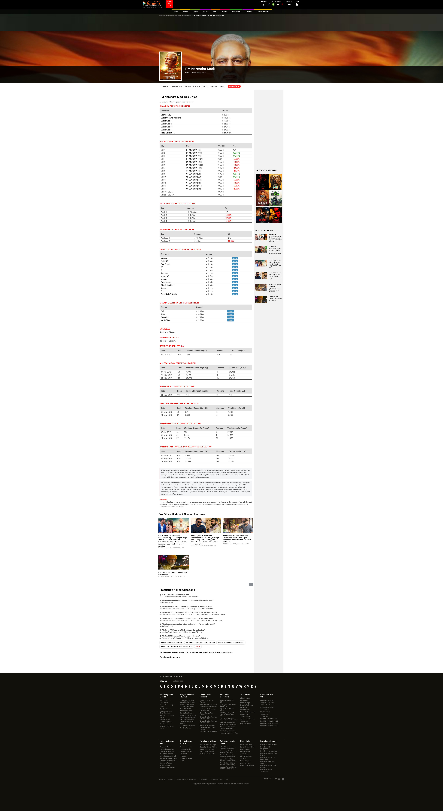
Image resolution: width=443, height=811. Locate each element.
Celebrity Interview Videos (208, 747)
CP (162, 267)
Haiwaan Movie (165, 719)
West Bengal (166, 282)
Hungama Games (246, 756)
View (235, 258)
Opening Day (166, 115)
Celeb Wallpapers (186, 751)
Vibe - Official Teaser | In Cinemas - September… (228, 747)
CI (161, 270)
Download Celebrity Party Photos (268, 754)
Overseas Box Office (267, 707)
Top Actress (264, 716)
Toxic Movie (164, 702)
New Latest (208, 741)
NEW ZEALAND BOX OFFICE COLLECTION (179, 403)
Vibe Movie (163, 724)
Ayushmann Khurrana (247, 719)
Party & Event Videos (207, 751)
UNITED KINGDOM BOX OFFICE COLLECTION (180, 423)
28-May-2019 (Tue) (194, 162)
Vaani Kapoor (244, 709)
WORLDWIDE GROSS (169, 337)
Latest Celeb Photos (186, 749)
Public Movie (205, 696)
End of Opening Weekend (171, 118)
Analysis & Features (267, 702)
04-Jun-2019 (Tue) (193, 183)
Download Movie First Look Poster (267, 758)
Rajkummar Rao (245, 723)
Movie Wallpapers (186, 758)
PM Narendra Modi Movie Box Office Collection (212, 652)
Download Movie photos (268, 751)
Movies (175, 15)
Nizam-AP (165, 276)
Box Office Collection (267, 700)
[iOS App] (283, 779)
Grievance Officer (216, 779)
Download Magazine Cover (267, 762)
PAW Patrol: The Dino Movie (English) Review (187, 701)
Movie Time (165, 320)
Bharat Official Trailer (247, 765)
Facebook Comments (170, 657)
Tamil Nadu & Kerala (169, 294)
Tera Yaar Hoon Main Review (186, 722)
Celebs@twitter (245, 749)
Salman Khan (244, 714)
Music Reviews (245, 763)
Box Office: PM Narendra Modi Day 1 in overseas (275, 298)
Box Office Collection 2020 (269, 726)
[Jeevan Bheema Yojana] (275, 182)
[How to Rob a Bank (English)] (275, 198)
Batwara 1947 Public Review (206, 701)
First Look (183, 756)
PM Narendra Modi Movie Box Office (175, 652)
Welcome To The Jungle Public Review (208, 710)
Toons (182, 761)
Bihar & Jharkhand (168, 285)
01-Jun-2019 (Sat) (193, 174)
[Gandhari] (262, 198)
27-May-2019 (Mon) (194, 159)
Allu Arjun (243, 707)
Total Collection (168, 133)
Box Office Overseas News (168, 758)
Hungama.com (245, 751)
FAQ (227, 779)
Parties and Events (186, 747)
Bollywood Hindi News (167, 767)
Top (245, 695)
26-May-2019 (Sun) (194, 156)
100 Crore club (265, 709)
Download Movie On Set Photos (268, 766)
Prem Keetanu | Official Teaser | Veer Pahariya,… (228, 764)
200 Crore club (265, 712)
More (198, 646)
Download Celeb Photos (268, 745)
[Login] (296, 5)
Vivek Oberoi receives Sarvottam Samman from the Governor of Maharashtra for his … (275, 251)
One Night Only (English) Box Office (228, 705)
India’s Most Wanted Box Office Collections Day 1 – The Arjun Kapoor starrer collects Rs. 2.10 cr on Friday (237, 539)
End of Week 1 (166, 121)
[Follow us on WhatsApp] (273, 4)
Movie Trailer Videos (207, 749)
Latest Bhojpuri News (247, 747)
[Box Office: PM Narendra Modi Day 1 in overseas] (261, 302)
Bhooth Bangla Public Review (207, 714)
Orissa (163, 291)
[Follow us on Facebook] (269, 4)
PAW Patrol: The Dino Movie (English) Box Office (229, 719)
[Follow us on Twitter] (278, 4)
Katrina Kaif (244, 700)
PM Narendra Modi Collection (171, 642)
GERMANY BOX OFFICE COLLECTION (177, 386)
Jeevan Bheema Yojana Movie (167, 705)
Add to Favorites (179, 54)
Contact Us (203, 779)
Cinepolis (164, 317)
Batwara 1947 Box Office (228, 724)
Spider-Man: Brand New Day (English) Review (188, 718)
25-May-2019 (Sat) (194, 153)
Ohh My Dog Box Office (228, 731)
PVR (162, 311)
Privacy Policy (181, 779)
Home (161, 779)
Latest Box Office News (167, 751)
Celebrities (178, 681)
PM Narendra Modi (185, 15)
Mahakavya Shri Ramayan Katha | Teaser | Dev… (228, 751)
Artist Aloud (244, 754)
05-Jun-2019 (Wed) (194, 186)
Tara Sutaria (244, 721)
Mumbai (164, 258)
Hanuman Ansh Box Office (229, 733)
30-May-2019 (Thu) (194, 168)
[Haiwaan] (275, 215)
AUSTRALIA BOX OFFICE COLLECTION (178, 363)
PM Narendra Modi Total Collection (230, 642)
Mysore (164, 279)
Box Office (224, 696)
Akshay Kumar (245, 698)
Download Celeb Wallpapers (265, 748)
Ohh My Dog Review (186, 713)
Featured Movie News (167, 749)
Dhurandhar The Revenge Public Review (208, 718)
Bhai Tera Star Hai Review (188, 715)
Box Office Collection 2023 (269, 719)
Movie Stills (183, 754)
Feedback (192, 779)
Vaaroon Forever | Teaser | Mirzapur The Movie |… (228, 768)
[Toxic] (262, 182)
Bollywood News (165, 747)
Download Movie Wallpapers (266, 770)
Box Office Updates (166, 754)
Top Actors (264, 714)
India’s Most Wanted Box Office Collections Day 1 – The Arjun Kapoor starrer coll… (275, 288)
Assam (163, 288)
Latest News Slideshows (168, 761)
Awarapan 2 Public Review (208, 704)
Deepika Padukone (246, 705)
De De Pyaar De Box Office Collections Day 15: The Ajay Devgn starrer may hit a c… (275, 276)
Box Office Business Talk (168, 756)
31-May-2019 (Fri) (193, 171)
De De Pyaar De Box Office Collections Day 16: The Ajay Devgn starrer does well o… (275, 264)
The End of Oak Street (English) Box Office (227, 727)
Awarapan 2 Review (186, 711)
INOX (163, 314)
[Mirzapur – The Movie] (262, 215)
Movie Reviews (165, 765)
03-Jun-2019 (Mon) (194, 180)
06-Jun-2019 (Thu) (193, 189)
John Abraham (245, 716)
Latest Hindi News (246, 745)
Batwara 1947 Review (187, 704)
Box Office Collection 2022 (269, 721)
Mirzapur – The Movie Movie (167, 716)
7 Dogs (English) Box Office (227, 701)
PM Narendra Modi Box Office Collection (200, 642)
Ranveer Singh (245, 703)
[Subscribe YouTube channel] (282, 4)
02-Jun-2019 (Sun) (193, 177)
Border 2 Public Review (207, 725)
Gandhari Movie (165, 709)
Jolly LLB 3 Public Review (208, 731)
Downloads (268, 741)
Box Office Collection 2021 (269, 723)
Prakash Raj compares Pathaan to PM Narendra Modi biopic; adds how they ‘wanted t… (275, 238)
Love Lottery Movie (166, 721)
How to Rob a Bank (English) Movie (166, 712)
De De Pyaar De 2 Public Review (208, 728)
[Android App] (279, 779)
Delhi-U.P (164, 261)
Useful (245, 741)
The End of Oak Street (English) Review (187, 707)
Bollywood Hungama (165, 15)
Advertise (169, 779)
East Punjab (165, 264)
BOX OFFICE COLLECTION (172, 346)
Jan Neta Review (185, 728)
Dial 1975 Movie (165, 700)
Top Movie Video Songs (208, 745)
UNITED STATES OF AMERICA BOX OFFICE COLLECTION (186, 446)
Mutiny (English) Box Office (227, 709)
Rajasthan (164, 273)
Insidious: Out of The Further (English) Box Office (227, 714)
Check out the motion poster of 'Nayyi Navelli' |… (228, 756)
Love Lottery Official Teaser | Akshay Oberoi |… (228, 760)
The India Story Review (187, 726)
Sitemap (243, 758)
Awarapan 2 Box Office (227, 722)
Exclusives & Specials (207, 754)
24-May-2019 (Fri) (193, 150)
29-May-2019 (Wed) (194, 165)
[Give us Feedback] (289, 5)
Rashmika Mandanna (247, 712)
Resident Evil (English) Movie (167, 727)
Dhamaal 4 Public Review (208, 706)
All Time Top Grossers (267, 705)
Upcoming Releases (166, 763)
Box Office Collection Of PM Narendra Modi (176, 646)
